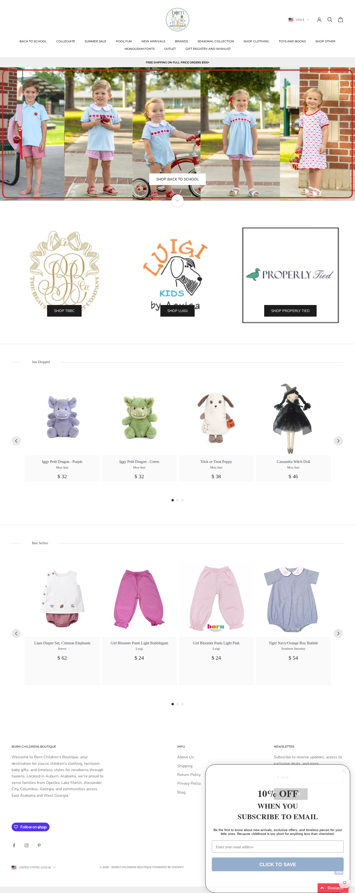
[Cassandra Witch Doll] (293, 417)
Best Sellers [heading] (40, 543)
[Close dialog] (344, 770)
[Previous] (16, 441)
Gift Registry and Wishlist (208, 49)
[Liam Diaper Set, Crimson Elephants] (62, 599)
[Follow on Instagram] (26, 845)
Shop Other (325, 41)
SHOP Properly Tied (290, 310)
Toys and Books (292, 41)
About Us (185, 757)
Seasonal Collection (216, 41)
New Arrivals (153, 41)
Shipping (184, 766)
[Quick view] (93, 386)
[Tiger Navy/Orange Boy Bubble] (293, 599)
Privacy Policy (189, 783)
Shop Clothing (256, 41)
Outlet (170, 49)
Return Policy (189, 774)
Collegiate (65, 41)
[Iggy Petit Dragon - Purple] (62, 417)
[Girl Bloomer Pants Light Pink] (216, 599)
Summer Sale (95, 41)
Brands (181, 41)
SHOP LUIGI (177, 310)
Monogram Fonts (140, 49)
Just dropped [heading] (41, 362)
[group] (62, 430)
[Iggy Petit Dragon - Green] (139, 417)
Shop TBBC (64, 310)
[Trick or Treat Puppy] (216, 417)
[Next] (338, 441)
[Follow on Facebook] (14, 845)
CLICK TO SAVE (277, 864)
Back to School (33, 41)
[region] (177, 134)
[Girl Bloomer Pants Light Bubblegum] (139, 599)
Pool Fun (124, 41)
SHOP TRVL (178, 190)
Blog (181, 792)
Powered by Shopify (168, 867)
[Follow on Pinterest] (39, 845)
